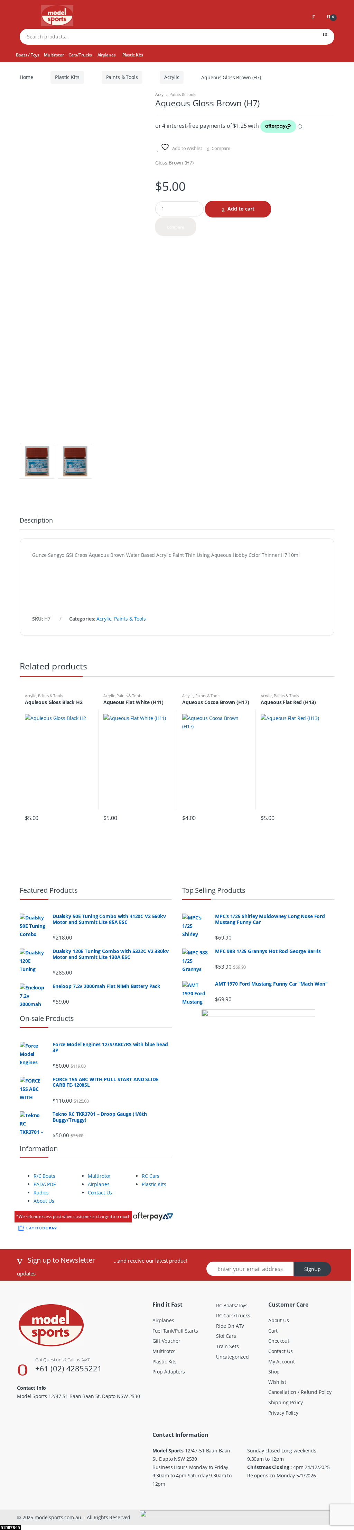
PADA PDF (45, 1184)
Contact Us (100, 1192)
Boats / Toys (27, 55)
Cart (273, 1330)
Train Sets (227, 1346)
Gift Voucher (166, 1340)
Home (26, 77)
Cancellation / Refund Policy (300, 1392)
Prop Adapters (168, 1371)
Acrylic (171, 77)
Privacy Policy (283, 1412)
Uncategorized (232, 1356)
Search (325, 37)
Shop (274, 1371)
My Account (281, 1361)
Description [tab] (36, 520)
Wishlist (277, 1382)
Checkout (278, 1340)
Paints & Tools (122, 77)
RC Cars (150, 1176)
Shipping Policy (285, 1402)
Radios (41, 1192)
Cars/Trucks (80, 55)
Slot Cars (226, 1336)
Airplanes (106, 55)
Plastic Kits (132, 55)
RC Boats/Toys (232, 1305)
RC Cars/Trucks (233, 1315)
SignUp (312, 1269)
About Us (44, 1201)
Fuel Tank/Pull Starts (175, 1330)
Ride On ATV (230, 1326)
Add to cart (240, 208)
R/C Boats (44, 1176)
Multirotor (54, 55)
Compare (221, 148)
